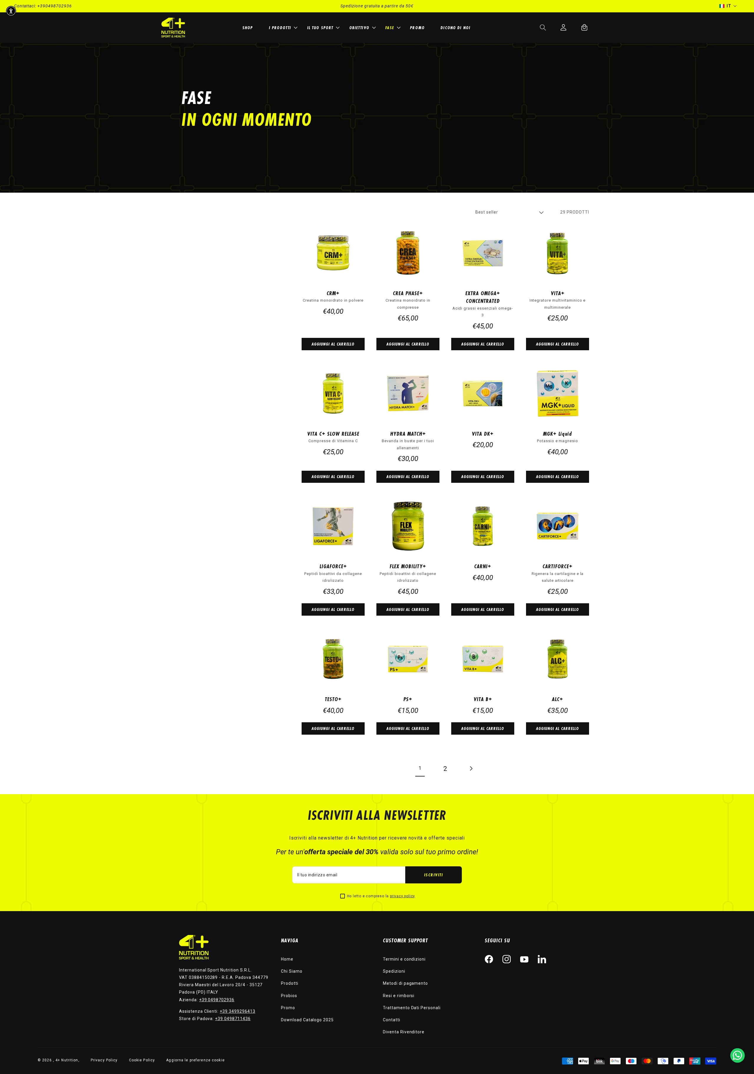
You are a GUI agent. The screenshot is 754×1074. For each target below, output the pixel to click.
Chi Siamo (291, 971)
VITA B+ (483, 699)
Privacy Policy (104, 1060)
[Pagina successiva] (470, 768)
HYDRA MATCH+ (408, 433)
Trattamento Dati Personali (412, 1007)
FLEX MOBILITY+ (408, 566)
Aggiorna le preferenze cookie (195, 1060)
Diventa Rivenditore (403, 1032)
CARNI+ (482, 566)
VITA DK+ (483, 433)
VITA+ (558, 293)
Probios (289, 995)
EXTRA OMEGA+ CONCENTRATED (482, 297)
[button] (282, 27)
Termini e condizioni (404, 959)
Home (287, 959)
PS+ (408, 699)
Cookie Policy (142, 1060)
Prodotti (289, 983)
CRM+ (333, 293)
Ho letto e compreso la (381, 896)
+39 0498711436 (232, 1018)
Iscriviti (433, 875)
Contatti (391, 1019)
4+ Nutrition (66, 1060)
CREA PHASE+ (408, 293)
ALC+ (557, 699)
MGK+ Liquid (557, 433)
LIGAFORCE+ (333, 566)
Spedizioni (394, 971)
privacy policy (402, 896)
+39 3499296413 (237, 1011)
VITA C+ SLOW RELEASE (333, 433)
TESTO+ (333, 699)
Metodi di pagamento (405, 983)
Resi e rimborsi (398, 995)
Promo (288, 1007)
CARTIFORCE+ (558, 566)
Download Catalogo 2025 (307, 1019)
